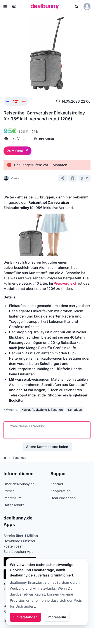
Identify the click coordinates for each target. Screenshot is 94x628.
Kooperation (60, 491)
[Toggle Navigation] (5, 6)
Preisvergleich (65, 283)
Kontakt (56, 484)
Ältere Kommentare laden (47, 446)
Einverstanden (25, 617)
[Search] (76, 6)
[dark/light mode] (14, 6)
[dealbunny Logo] (46, 6)
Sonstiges (19, 457)
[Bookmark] (72, 178)
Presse (8, 491)
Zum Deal (15, 151)
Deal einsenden (63, 498)
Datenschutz (13, 505)
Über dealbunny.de (19, 484)
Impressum (56, 617)
